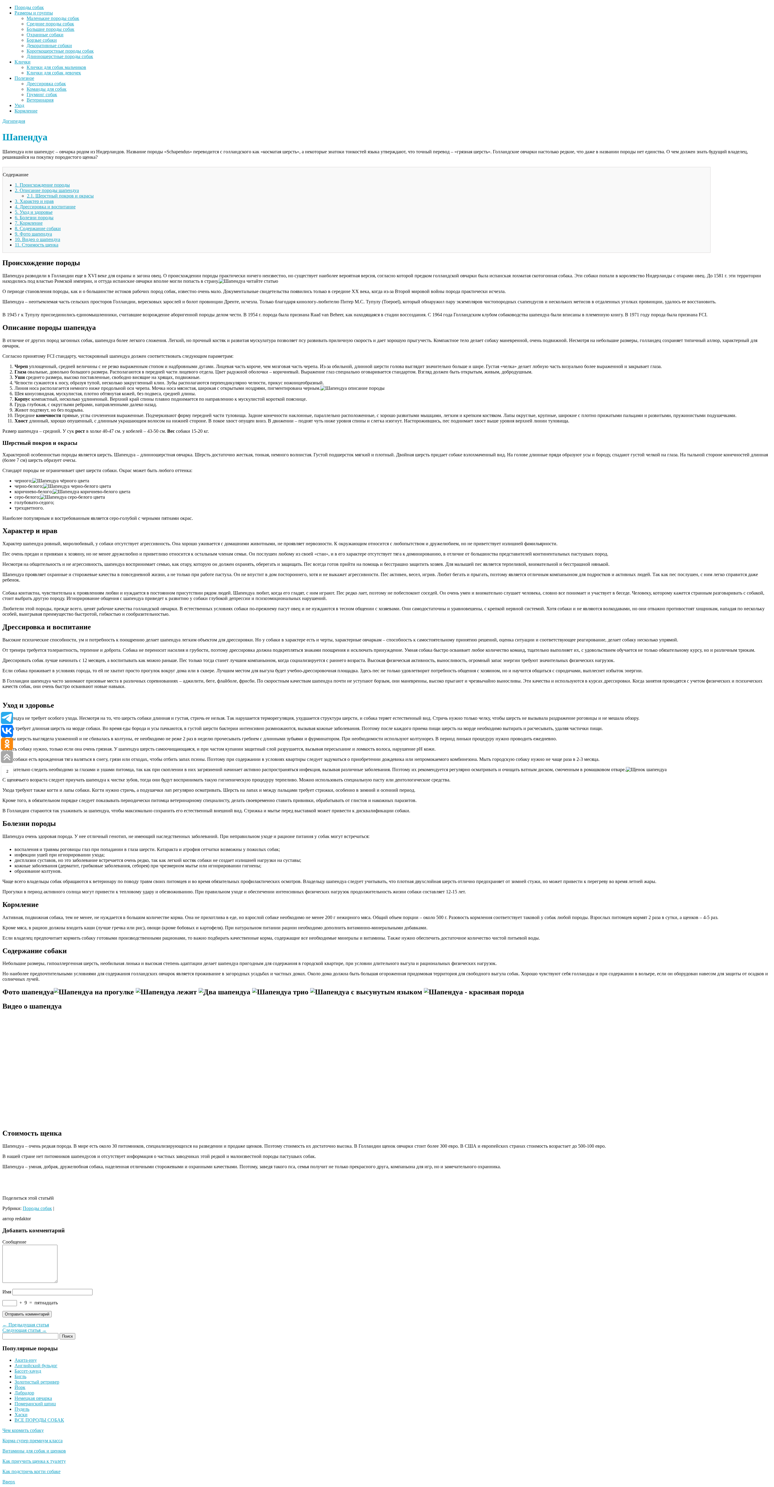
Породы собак (29, 7)
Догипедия (13, 121)
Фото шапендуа (33, 233)
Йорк (20, 1387)
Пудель (22, 1409)
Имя (6, 1291)
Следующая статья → (24, 1330)
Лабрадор (24, 1392)
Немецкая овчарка (33, 1398)
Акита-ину (26, 1360)
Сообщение (14, 1241)
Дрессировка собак (46, 83)
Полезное (24, 78)
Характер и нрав (34, 201)
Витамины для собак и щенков (34, 1450)
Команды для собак (47, 89)
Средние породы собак (50, 23)
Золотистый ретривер (37, 1381)
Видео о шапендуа (37, 239)
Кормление (26, 110)
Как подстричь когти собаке (31, 1471)
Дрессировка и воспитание (45, 206)
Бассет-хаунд (28, 1371)
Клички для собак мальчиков (56, 67)
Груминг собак (42, 94)
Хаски (21, 1414)
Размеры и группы (34, 12)
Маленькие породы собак (53, 18)
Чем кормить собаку (23, 1430)
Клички (23, 61)
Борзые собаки (42, 40)
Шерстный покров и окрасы (60, 195)
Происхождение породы (42, 185)
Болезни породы (34, 217)
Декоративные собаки (49, 45)
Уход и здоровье (34, 212)
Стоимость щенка (36, 244)
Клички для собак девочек (54, 72)
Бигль (20, 1376)
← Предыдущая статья (25, 1324)
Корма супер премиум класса (32, 1440)
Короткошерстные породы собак (60, 51)
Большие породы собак (50, 29)
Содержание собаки (38, 228)
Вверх (8, 1481)
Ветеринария (40, 100)
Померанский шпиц (35, 1403)
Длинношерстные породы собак (60, 56)
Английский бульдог (36, 1365)
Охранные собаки (45, 34)
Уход (19, 105)
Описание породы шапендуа (47, 190)
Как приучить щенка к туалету (34, 1461)
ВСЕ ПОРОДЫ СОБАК (39, 1420)
